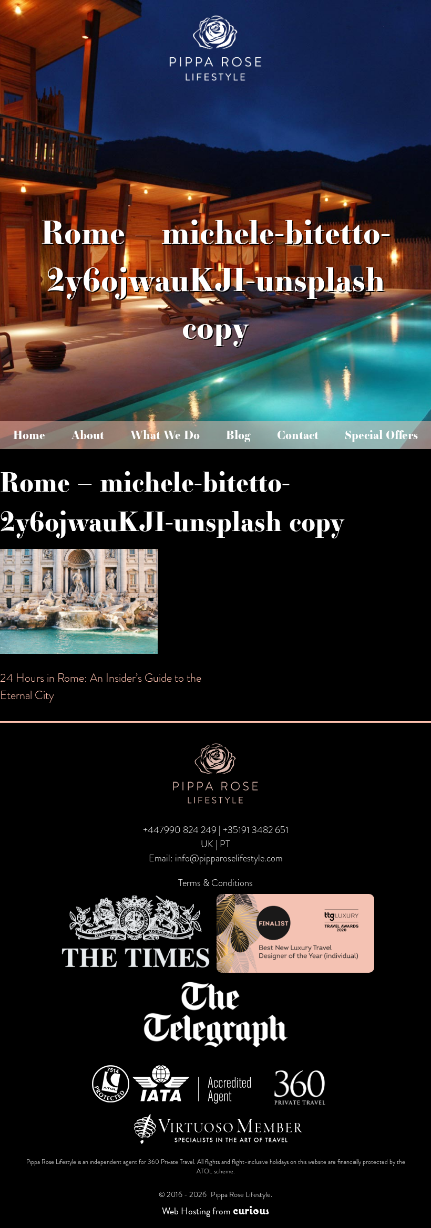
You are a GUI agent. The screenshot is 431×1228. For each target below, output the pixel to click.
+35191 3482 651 (256, 830)
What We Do (165, 434)
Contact (298, 434)
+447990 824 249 (180, 830)
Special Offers (381, 434)
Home (29, 434)
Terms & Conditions (215, 883)
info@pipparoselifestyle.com (229, 858)
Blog (238, 434)
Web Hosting (186, 1211)
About (87, 434)
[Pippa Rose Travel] (215, 81)
